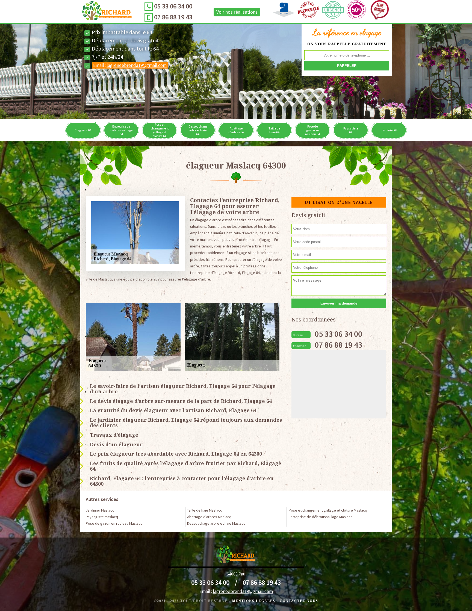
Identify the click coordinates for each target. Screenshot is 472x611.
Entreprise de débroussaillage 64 (121, 130)
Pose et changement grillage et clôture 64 (160, 130)
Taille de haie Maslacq (204, 510)
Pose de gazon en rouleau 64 (312, 130)
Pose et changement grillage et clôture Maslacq (328, 510)
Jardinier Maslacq (100, 510)
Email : (130, 65)
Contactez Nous (299, 601)
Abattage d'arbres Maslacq (209, 516)
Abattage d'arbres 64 (236, 130)
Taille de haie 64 (274, 130)
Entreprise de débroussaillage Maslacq (321, 516)
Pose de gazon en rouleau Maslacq (114, 523)
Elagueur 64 (83, 130)
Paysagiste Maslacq (102, 516)
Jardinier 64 (389, 130)
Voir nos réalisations (237, 12)
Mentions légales (253, 601)
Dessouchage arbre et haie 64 (197, 130)
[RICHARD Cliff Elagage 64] (107, 12)
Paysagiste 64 (350, 130)
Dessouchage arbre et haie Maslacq (216, 523)
